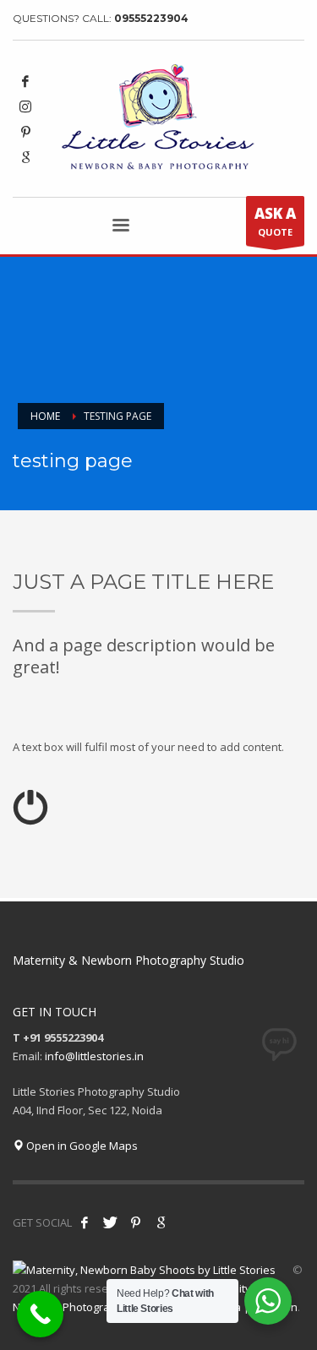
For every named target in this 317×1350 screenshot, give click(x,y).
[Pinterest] (25, 131)
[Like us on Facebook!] (84, 1222)
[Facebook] (25, 81)
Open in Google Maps (81, 1145)
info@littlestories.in (94, 1056)
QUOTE (275, 221)
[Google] (25, 157)
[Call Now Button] (40, 1314)
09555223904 (151, 18)
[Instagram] (25, 106)
